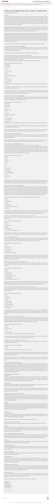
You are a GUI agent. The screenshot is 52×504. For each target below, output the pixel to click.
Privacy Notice (15, 502)
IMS (28, 502)
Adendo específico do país (9, 490)
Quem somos (5, 6)
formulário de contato (25, 476)
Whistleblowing (32, 502)
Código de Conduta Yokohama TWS (22, 502)
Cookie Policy (10, 502)
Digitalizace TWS (36, 502)
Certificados (41, 502)
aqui (27, 469)
